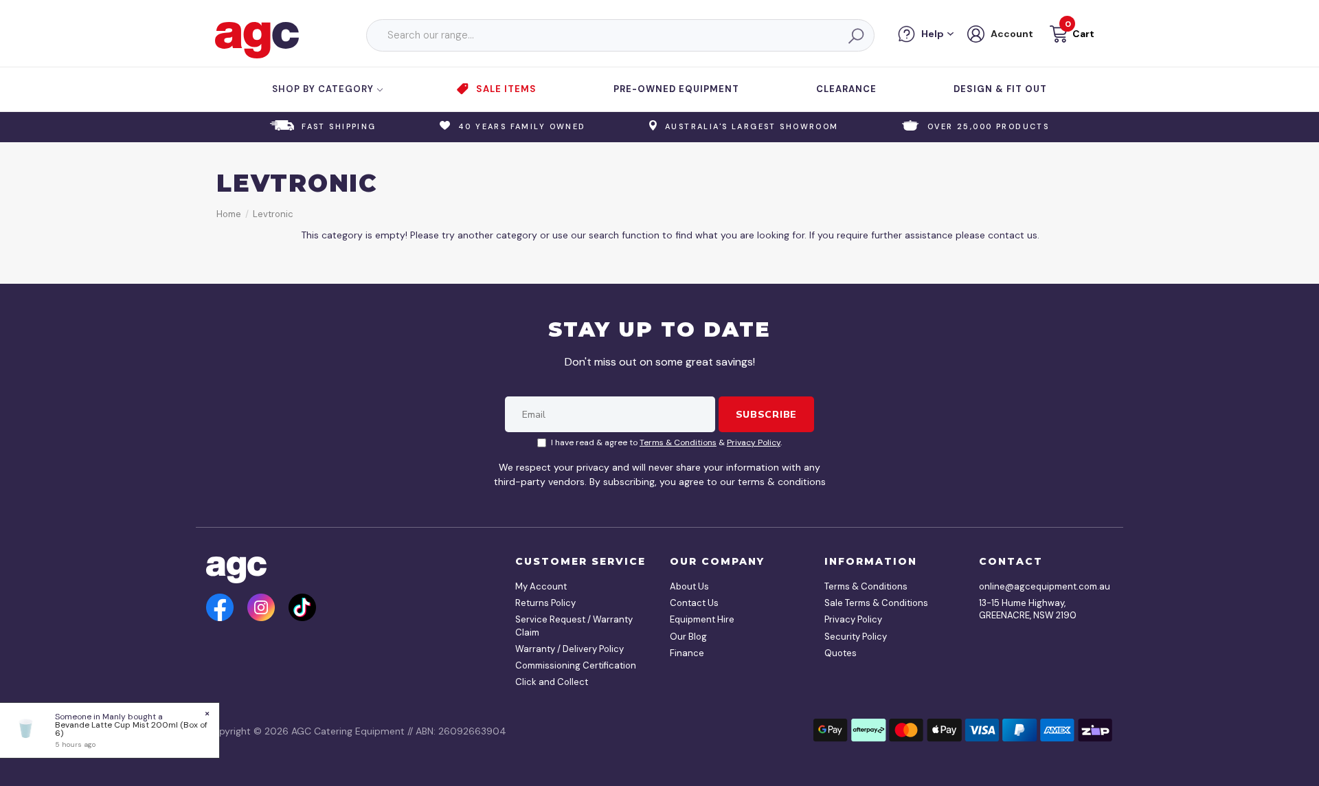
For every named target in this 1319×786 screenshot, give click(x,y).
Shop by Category (324, 89)
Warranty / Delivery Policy (569, 649)
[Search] (855, 36)
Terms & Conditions (678, 442)
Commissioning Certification (575, 665)
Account (1012, 33)
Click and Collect (551, 682)
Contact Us (694, 603)
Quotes (840, 653)
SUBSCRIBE (766, 414)
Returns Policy (545, 603)
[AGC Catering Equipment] (257, 39)
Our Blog (688, 636)
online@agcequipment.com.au (1041, 586)
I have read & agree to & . (666, 442)
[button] (1071, 36)
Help (932, 33)
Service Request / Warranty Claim (574, 626)
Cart (1083, 33)
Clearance (846, 89)
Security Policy (855, 636)
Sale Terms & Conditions (876, 603)
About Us (689, 586)
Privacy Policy (753, 442)
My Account (541, 586)
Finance (687, 653)
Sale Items (506, 89)
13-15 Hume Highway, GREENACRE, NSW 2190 (1027, 609)
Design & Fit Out (1000, 89)
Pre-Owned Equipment (676, 89)
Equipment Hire (702, 619)
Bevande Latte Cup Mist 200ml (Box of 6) (131, 729)
